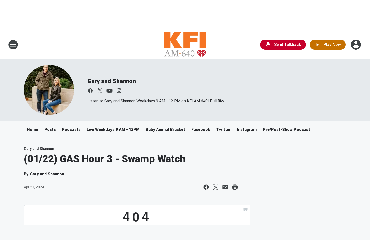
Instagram (247, 129)
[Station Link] (185, 45)
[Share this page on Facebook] (206, 187)
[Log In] (356, 45)
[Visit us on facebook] (90, 91)
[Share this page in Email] (225, 187)
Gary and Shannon (111, 81)
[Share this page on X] (215, 187)
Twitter (223, 129)
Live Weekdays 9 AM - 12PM (113, 129)
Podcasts (71, 129)
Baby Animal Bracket (165, 129)
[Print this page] (234, 187)
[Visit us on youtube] (109, 91)
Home (32, 129)
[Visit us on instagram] (119, 91)
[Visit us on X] (100, 91)
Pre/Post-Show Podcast (286, 129)
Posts (50, 129)
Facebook (200, 129)
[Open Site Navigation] (13, 45)
